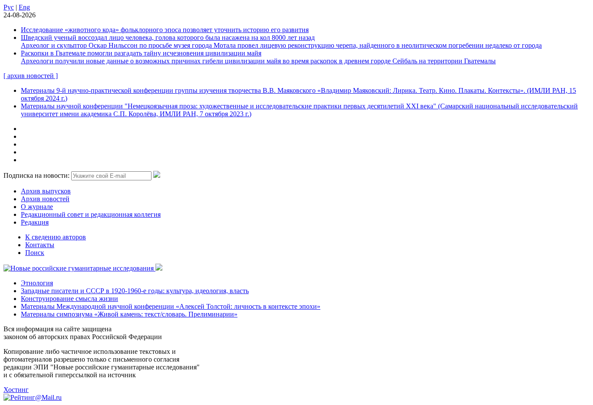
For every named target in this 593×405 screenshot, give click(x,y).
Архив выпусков (46, 191)
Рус (8, 7)
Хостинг (16, 389)
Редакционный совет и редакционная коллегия (91, 214)
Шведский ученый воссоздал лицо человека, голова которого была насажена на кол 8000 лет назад (168, 37)
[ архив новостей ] (30, 75)
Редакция (35, 222)
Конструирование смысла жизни (69, 298)
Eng (24, 7)
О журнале (37, 206)
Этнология (37, 283)
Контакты (39, 244)
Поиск (34, 252)
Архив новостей (45, 198)
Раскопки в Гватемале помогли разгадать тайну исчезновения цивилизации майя (141, 53)
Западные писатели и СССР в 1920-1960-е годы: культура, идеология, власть (135, 290)
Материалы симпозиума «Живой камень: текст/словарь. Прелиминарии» (129, 314)
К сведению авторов (55, 237)
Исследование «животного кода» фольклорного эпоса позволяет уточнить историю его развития (165, 29)
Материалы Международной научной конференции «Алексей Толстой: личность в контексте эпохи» (170, 306)
